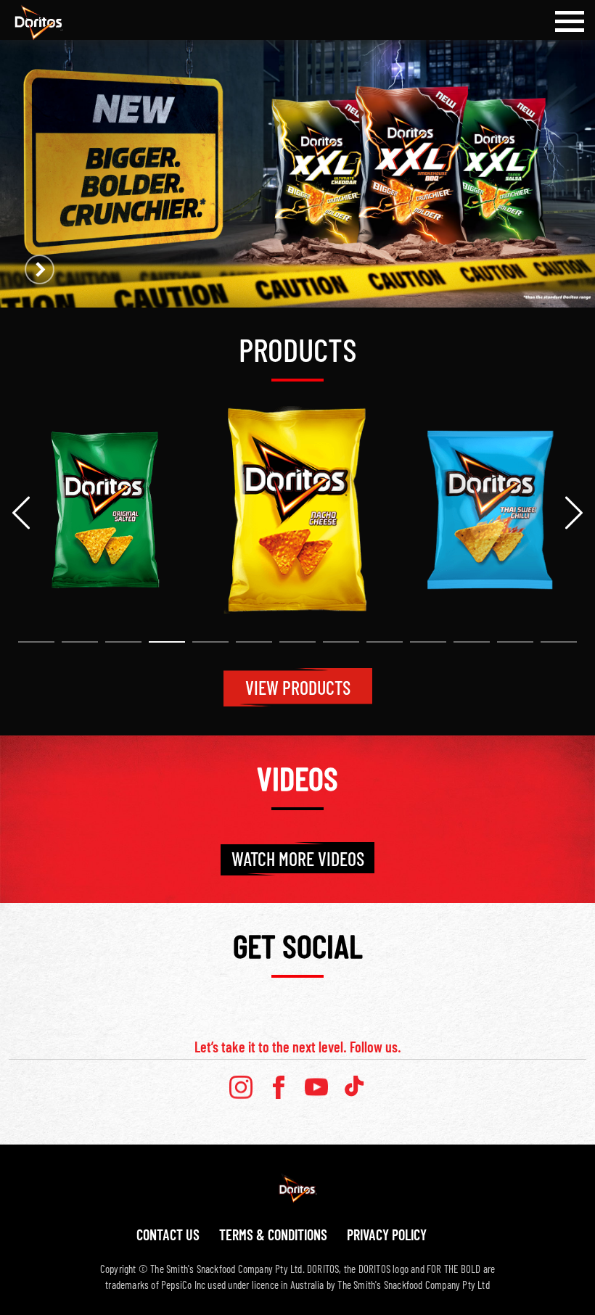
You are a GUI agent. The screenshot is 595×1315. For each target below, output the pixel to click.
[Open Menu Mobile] (569, 21)
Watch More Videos (297, 858)
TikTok (354, 1087)
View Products (297, 687)
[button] (36, 642)
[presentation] (21, 513)
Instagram (241, 1087)
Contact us (168, 1234)
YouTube (316, 1087)
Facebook (278, 1087)
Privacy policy (387, 1234)
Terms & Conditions (273, 1234)
